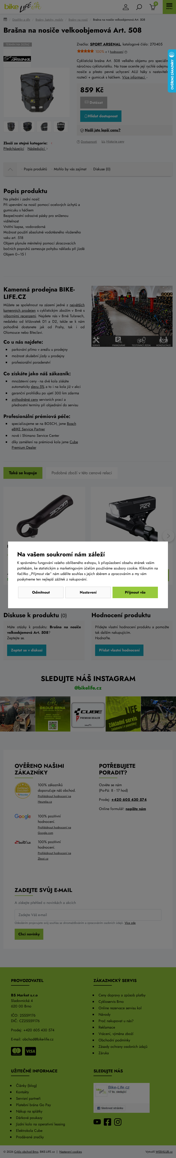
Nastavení (88, 592)
